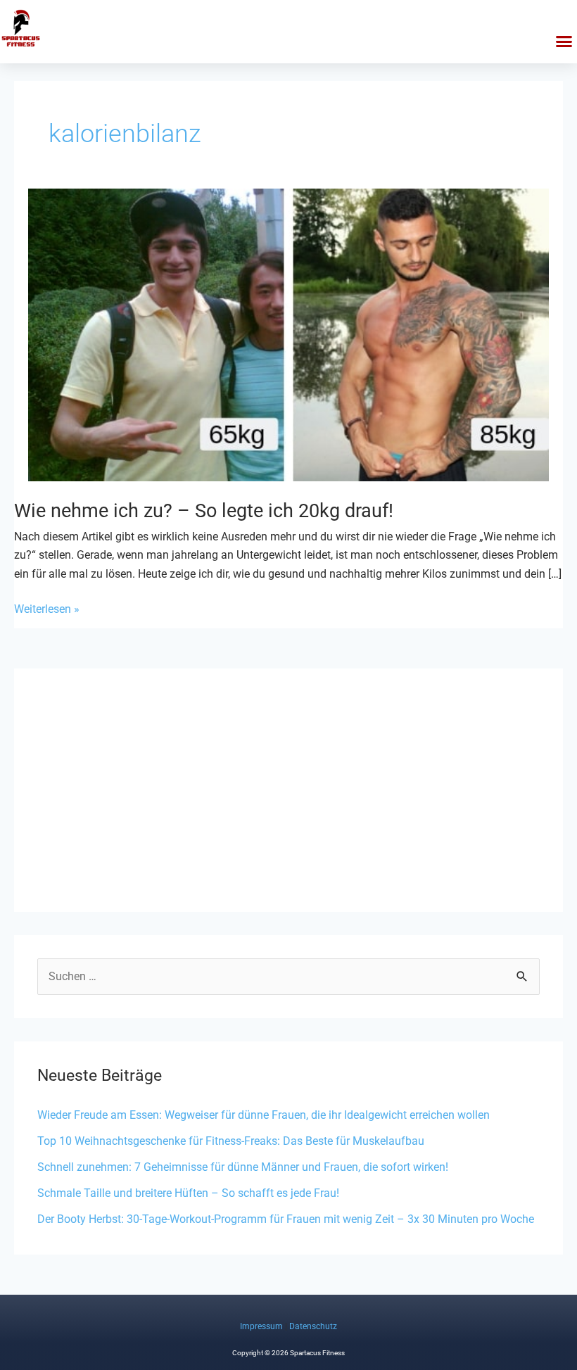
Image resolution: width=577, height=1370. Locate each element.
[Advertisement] (288, 790)
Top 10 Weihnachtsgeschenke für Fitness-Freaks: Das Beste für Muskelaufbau (230, 1141)
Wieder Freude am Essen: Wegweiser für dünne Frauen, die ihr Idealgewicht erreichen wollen (263, 1115)
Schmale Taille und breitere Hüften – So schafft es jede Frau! (188, 1193)
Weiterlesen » (47, 609)
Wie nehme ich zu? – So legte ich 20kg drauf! (203, 511)
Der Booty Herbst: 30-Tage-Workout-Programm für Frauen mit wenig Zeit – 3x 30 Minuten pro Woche (285, 1219)
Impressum (261, 1326)
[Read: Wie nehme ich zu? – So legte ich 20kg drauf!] (288, 334)
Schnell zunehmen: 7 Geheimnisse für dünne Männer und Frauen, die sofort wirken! (242, 1167)
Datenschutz (313, 1326)
